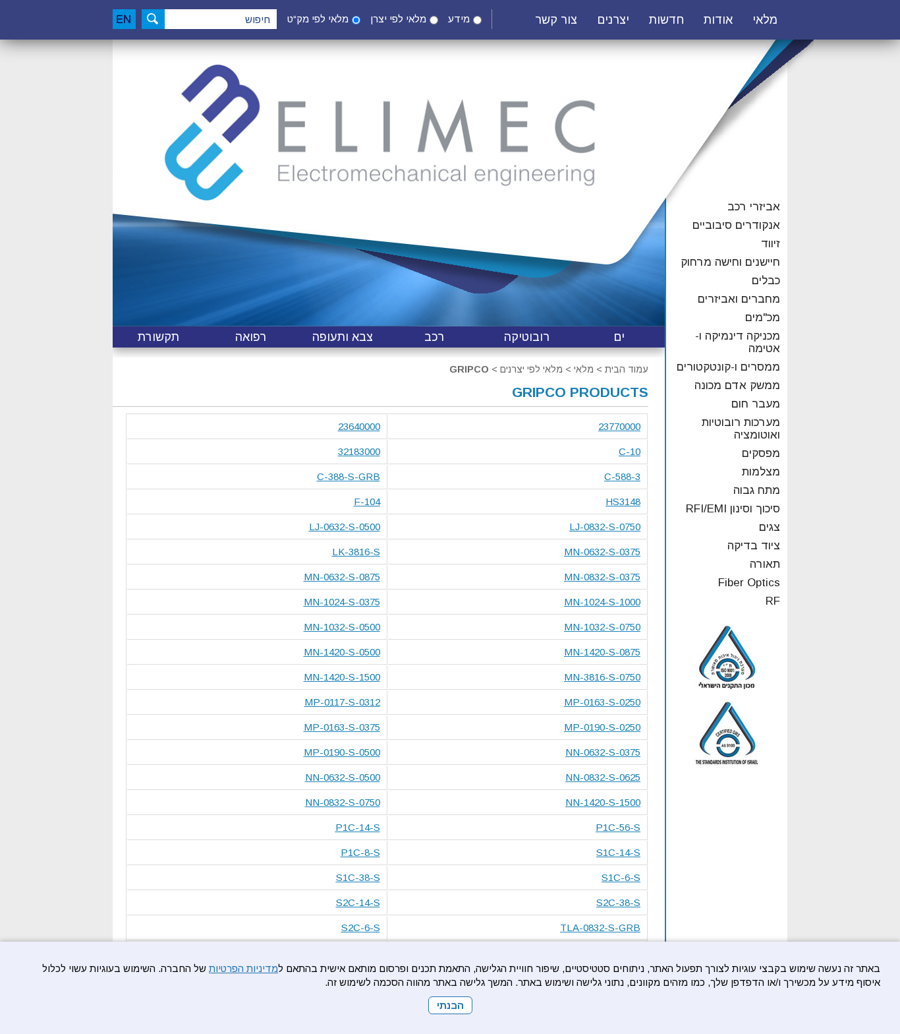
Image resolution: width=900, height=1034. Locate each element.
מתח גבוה (756, 490)
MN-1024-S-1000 (602, 601)
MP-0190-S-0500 (342, 752)
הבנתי (450, 1005)
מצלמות (761, 472)
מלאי (764, 19)
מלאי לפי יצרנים (531, 369)
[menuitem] (765, 20)
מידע (459, 18)
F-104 (367, 501)
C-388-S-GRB (348, 476)
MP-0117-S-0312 (342, 702)
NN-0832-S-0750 (342, 802)
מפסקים (761, 453)
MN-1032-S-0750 (602, 626)
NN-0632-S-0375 (602, 752)
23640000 (359, 426)
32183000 (359, 451)
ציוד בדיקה (753, 545)
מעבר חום (755, 404)
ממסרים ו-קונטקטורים (728, 367)
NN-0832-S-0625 (602, 777)
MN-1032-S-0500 (342, 626)
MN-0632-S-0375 (602, 551)
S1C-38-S (358, 877)
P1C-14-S (357, 827)
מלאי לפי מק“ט (318, 18)
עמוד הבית (626, 369)
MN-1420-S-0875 (602, 651)
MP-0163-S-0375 (342, 727)
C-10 (629, 451)
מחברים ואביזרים (739, 299)
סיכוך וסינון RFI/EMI (733, 508)
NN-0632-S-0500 (342, 777)
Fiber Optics (749, 582)
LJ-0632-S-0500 (344, 526)
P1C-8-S (360, 852)
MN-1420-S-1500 (342, 677)
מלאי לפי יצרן (398, 18)
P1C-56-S (618, 827)
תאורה (765, 564)
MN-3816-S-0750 (602, 677)
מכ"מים (762, 317)
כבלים (766, 280)
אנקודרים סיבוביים (736, 225)
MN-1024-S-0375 (342, 601)
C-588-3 (622, 476)
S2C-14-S (358, 902)
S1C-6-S (621, 877)
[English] (124, 19)
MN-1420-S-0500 (342, 651)
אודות (718, 19)
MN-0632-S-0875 (342, 576)
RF (773, 601)
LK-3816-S (356, 551)
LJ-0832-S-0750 (604, 526)
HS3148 (622, 501)
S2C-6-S (360, 927)
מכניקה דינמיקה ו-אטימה (737, 342)
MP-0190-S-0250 (602, 727)
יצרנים (613, 19)
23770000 (619, 426)
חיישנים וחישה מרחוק (730, 262)
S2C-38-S (618, 902)
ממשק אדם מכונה (737, 385)
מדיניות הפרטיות (243, 968)
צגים (769, 527)
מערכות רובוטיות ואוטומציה (741, 428)
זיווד (770, 243)
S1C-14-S (618, 852)
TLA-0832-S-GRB (600, 927)
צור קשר (556, 19)
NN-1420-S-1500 (602, 802)
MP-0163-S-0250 (602, 702)
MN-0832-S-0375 (602, 576)
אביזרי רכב (753, 206)
